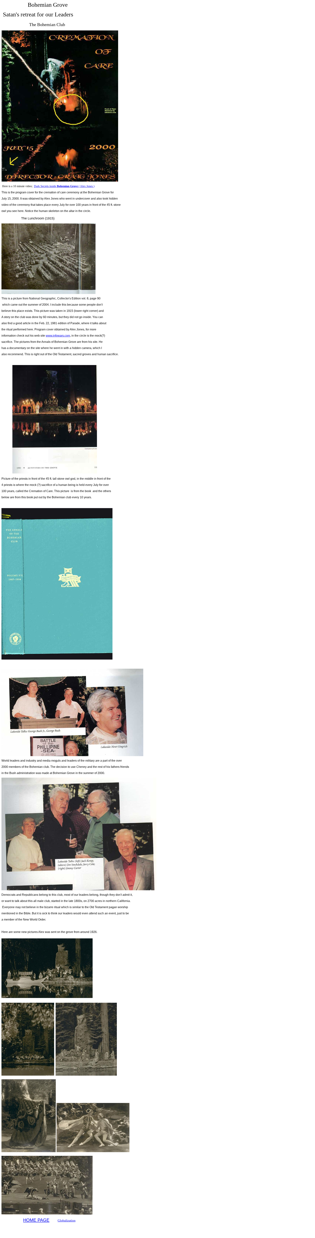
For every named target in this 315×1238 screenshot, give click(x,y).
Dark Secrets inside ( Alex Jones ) (64, 186)
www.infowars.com (58, 335)
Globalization (66, 1220)
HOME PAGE (36, 1220)
